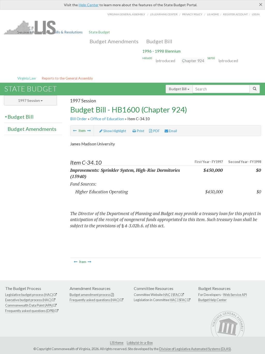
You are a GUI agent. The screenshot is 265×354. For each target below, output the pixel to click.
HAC (166, 295)
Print (140, 131)
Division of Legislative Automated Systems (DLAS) (195, 349)
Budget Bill (159, 41)
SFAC (176, 295)
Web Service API (235, 295)
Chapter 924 (193, 60)
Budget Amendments (114, 41)
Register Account (235, 14)
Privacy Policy (192, 14)
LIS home (213, 14)
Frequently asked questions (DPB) (30, 311)
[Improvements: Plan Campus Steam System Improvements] (75, 131)
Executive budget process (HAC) (28, 300)
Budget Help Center (212, 300)
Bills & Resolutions (68, 32)
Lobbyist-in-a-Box (140, 343)
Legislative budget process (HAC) (29, 295)
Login (256, 14)
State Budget (99, 32)
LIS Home (116, 343)
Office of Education (107, 118)
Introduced (165, 60)
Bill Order (78, 118)
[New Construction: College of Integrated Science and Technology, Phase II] (89, 131)
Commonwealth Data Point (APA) (29, 305)
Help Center (89, 5)
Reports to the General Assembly (67, 78)
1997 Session (29, 100)
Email (172, 131)
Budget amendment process (90, 295)
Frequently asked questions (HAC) (95, 300)
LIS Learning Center (164, 14)
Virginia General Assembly (126, 14)
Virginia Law (26, 78)
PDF (156, 131)
